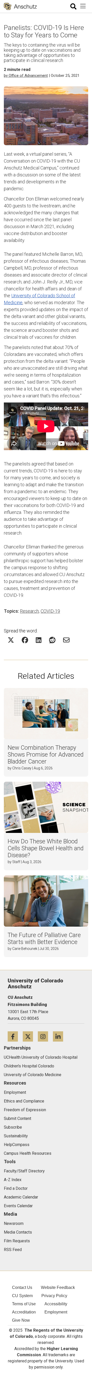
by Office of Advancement (26, 75)
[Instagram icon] (45, 1036)
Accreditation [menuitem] (24, 1312)
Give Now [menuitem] (21, 1320)
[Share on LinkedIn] (38, 640)
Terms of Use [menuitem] (24, 1304)
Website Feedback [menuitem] (58, 1287)
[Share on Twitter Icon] (11, 640)
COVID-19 (50, 611)
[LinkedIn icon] (60, 1036)
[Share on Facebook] (25, 640)
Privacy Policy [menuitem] (54, 1296)
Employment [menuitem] (55, 1312)
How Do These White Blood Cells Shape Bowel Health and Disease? (46, 848)
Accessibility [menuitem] (55, 1304)
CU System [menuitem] (22, 1296)
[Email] (66, 640)
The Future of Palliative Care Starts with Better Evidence (44, 939)
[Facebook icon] (15, 1036)
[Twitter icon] (30, 1036)
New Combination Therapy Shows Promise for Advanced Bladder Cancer (46, 754)
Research (29, 611)
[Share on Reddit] (52, 640)
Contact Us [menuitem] (22, 1287)
